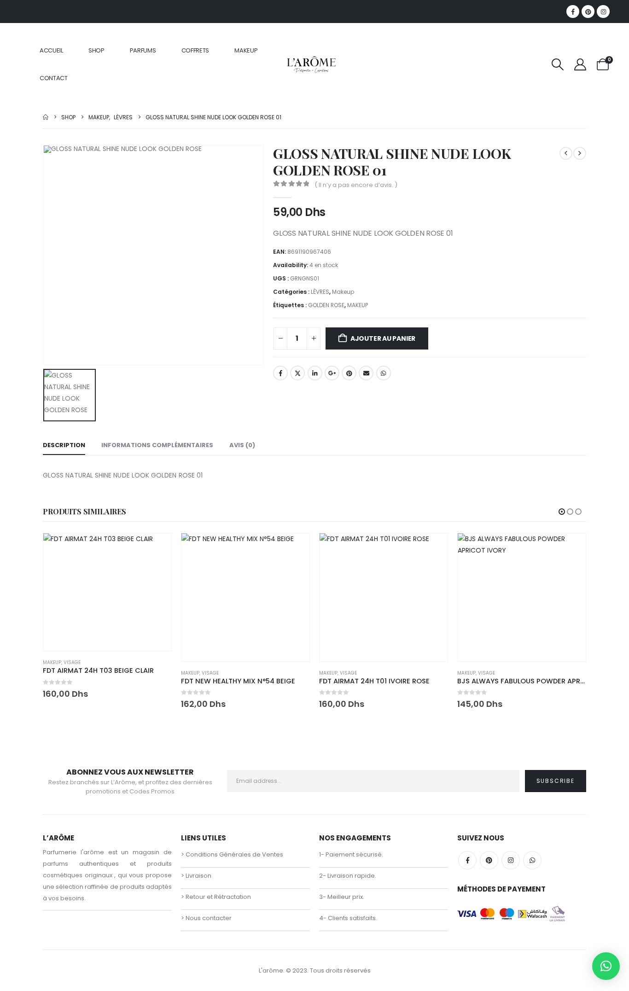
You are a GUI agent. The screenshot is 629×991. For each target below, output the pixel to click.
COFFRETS (195, 50)
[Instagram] (603, 11)
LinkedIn (315, 373)
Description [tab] (64, 445)
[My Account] (580, 64)
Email (366, 373)
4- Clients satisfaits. (348, 918)
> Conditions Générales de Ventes (232, 854)
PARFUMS (143, 50)
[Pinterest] (588, 11)
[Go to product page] (107, 592)
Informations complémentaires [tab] (157, 445)
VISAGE (72, 662)
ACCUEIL (51, 50)
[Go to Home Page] (45, 117)
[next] (579, 153)
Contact (54, 78)
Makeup (343, 292)
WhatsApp (383, 373)
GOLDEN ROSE (326, 305)
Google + (332, 373)
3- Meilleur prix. (341, 896)
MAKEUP (245, 50)
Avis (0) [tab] (242, 445)
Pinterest (349, 373)
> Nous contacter (206, 918)
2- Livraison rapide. (347, 875)
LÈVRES (320, 292)
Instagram (510, 860)
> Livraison (196, 875)
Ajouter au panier (382, 338)
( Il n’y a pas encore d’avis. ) (355, 185)
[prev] (565, 153)
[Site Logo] (311, 64)
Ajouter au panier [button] (156, 548)
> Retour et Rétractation (216, 896)
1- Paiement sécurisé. (351, 854)
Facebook (280, 373)
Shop (96, 50)
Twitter (297, 373)
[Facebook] (572, 11)
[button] (557, 64)
